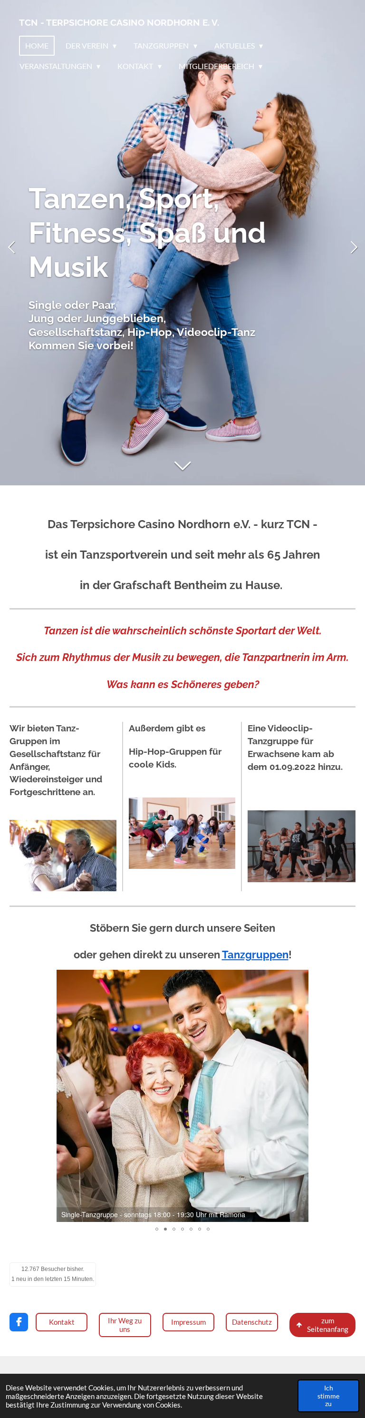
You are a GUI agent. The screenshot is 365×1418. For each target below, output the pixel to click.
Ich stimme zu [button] (328, 1395)
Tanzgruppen (255, 955)
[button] (299, 978)
